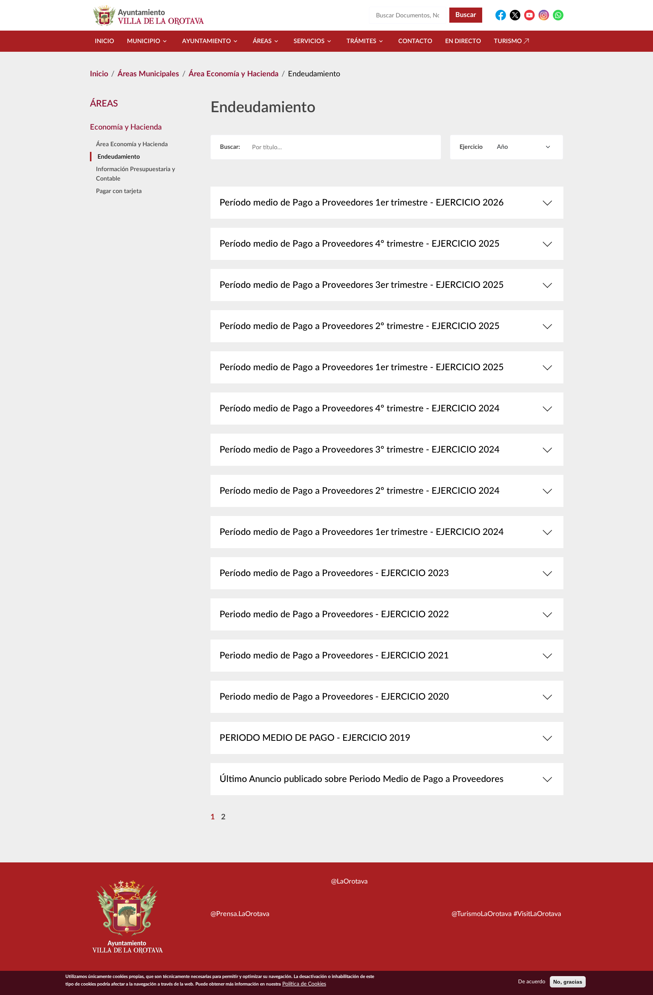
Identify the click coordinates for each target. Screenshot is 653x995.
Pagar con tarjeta (119, 191)
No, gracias (567, 982)
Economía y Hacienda (126, 127)
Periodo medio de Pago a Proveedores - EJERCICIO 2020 (334, 696)
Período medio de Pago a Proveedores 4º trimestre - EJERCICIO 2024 (360, 408)
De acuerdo (531, 981)
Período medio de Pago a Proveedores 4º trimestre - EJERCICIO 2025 (360, 244)
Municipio (143, 41)
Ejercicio (471, 147)
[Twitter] (515, 15)
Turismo (508, 41)
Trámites (361, 41)
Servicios (309, 41)
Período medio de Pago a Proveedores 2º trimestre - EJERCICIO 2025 (360, 326)
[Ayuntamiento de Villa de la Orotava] (127, 921)
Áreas (262, 41)
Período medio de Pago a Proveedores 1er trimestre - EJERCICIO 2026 (362, 202)
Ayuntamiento (206, 41)
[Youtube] (529, 15)
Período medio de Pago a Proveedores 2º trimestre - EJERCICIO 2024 (360, 491)
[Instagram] (543, 15)
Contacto (415, 41)
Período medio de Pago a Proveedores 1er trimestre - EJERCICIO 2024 (362, 532)
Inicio (104, 41)
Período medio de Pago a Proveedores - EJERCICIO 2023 (334, 573)
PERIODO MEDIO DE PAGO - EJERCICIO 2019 (315, 738)
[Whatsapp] (558, 15)
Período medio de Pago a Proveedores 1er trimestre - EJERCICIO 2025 (362, 367)
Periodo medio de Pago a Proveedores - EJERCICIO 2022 (334, 614)
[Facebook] (500, 15)
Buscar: (230, 147)
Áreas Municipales (148, 74)
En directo (463, 41)
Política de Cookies (304, 984)
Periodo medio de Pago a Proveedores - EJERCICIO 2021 (334, 655)
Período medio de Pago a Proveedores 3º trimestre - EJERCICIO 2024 (360, 449)
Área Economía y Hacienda (234, 74)
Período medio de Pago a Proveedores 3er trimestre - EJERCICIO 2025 (362, 285)
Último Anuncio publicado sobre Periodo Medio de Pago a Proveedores (361, 779)
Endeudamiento (118, 157)
